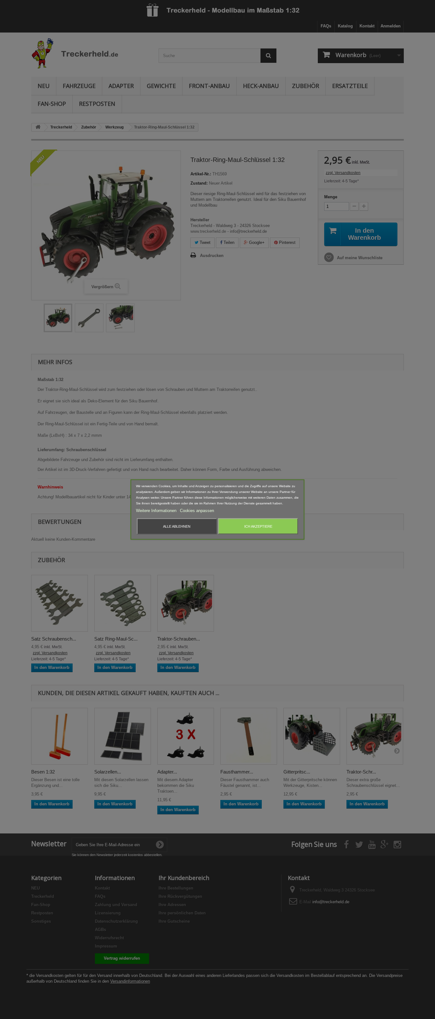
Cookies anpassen (197, 510)
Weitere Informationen (157, 510)
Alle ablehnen (176, 526)
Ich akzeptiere (258, 526)
